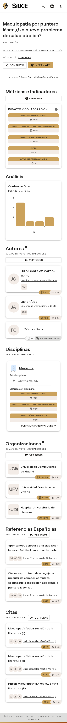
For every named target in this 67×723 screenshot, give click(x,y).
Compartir (15, 65)
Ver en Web (40, 65)
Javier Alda (13, 77)
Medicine (26, 368)
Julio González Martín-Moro (45, 77)
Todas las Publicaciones (39, 426)
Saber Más (33, 98)
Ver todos (33, 260)
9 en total (24, 191)
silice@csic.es (33, 719)
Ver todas (34, 455)
